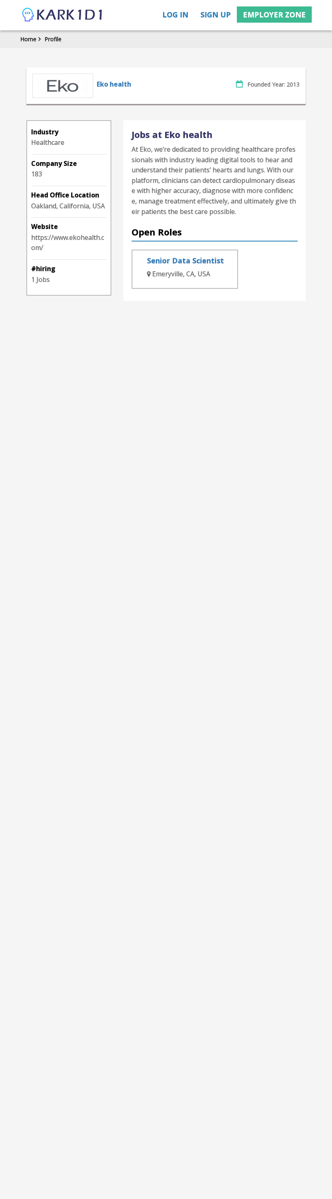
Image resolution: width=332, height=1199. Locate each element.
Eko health (114, 84)
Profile (53, 39)
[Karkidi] (62, 15)
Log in (175, 14)
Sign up (215, 14)
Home (28, 39)
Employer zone (274, 14)
